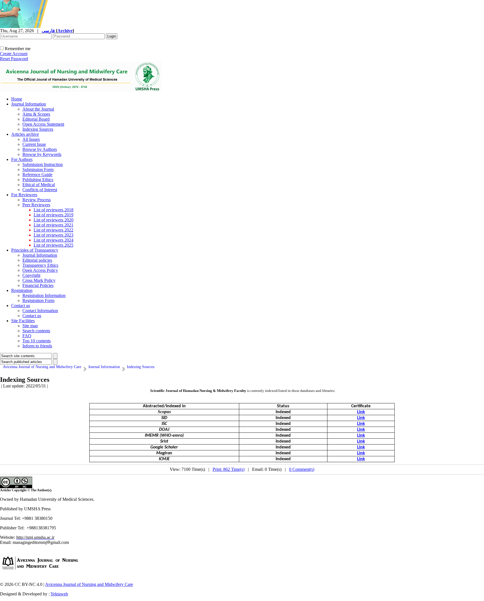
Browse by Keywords (41, 154)
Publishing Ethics (37, 179)
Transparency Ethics (40, 265)
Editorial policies (37, 260)
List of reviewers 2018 (53, 209)
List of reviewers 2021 (53, 225)
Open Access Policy (40, 270)
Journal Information (28, 104)
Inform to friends (37, 345)
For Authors (21, 159)
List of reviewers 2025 (53, 245)
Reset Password (14, 58)
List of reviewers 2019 (53, 214)
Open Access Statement (43, 124)
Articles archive (25, 134)
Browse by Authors (39, 149)
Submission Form (37, 169)
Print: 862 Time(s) (229, 469)
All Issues (31, 139)
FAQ (26, 335)
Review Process (36, 199)
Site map (30, 325)
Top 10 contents (36, 340)
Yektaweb (59, 593)
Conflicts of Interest (39, 189)
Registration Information (44, 295)
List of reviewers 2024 (53, 240)
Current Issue (34, 144)
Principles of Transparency (34, 250)
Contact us (20, 305)
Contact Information (40, 310)
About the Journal (38, 109)
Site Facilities (23, 320)
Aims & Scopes (36, 114)
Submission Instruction (42, 164)
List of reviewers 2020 (53, 220)
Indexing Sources (37, 129)
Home (16, 99)
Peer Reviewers (36, 204)
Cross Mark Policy (38, 280)
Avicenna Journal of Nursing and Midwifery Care (89, 584)
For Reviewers (24, 194)
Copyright (31, 275)
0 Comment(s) (301, 469)
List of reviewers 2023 (53, 235)
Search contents (36, 330)
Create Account (13, 53)
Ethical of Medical (38, 184)
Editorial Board (36, 119)
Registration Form (38, 300)
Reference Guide (37, 174)
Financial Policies (37, 285)
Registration (21, 290)
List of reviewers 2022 (53, 230)
